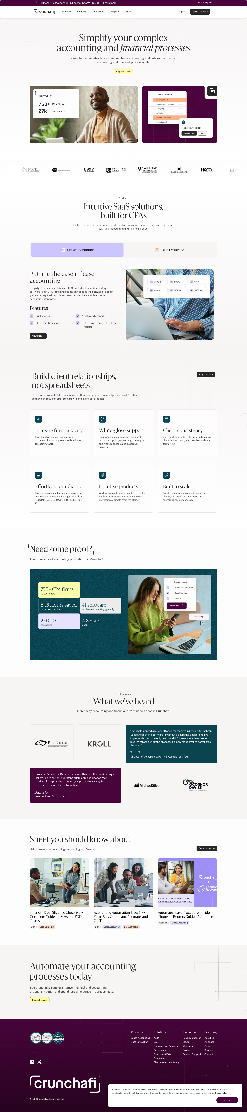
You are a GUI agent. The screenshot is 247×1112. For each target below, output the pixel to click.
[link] (44, 11)
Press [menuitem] (207, 1046)
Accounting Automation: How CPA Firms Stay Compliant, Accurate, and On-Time (121, 916)
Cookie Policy (221, 1093)
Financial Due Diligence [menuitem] (166, 1046)
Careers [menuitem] (208, 1050)
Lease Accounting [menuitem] (140, 1038)
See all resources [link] (207, 848)
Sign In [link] (182, 12)
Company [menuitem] (210, 1032)
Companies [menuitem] (159, 1058)
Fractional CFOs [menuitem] (162, 1054)
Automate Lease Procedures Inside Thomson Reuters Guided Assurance (185, 914)
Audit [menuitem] (156, 1038)
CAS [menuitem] (156, 1042)
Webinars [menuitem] (188, 1046)
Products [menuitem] (137, 1032)
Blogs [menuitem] (186, 1042)
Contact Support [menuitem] (192, 1054)
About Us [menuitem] (209, 1038)
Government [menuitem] (160, 1050)
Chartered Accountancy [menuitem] (166, 1062)
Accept (227, 1100)
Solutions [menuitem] (160, 1032)
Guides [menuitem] (186, 1050)
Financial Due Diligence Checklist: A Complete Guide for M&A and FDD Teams (56, 916)
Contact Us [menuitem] (210, 1054)
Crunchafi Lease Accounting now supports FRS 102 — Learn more (78, 2)
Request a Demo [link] (200, 12)
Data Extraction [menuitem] (139, 1042)
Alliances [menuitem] (209, 1042)
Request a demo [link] (123, 71)
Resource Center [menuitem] (192, 1038)
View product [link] (38, 336)
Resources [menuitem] (190, 1032)
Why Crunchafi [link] (206, 374)
